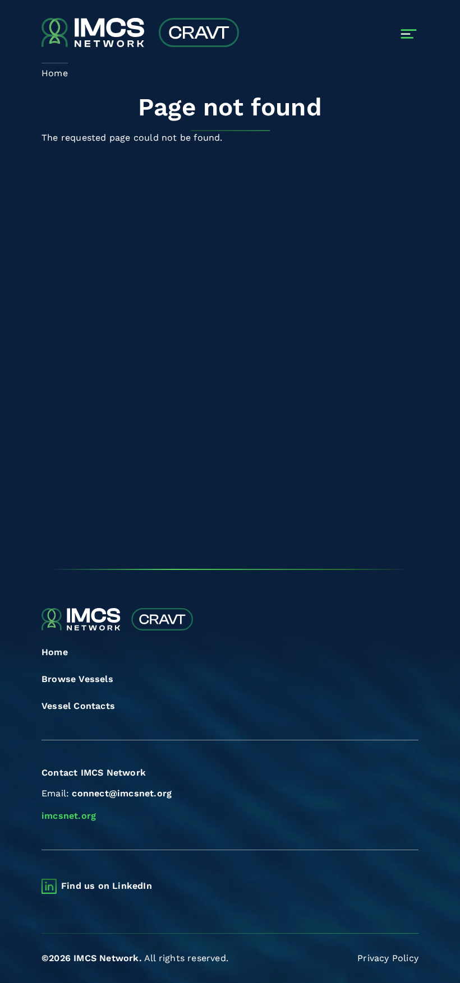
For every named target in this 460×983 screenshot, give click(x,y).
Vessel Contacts (78, 706)
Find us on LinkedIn (106, 885)
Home (55, 652)
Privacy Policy (387, 958)
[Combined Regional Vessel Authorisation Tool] (140, 33)
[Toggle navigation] (408, 34)
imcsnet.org (69, 815)
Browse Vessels (77, 679)
